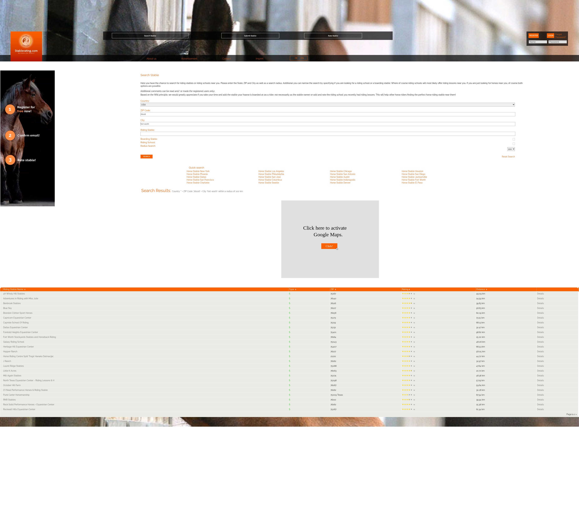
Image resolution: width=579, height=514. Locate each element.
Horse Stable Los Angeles (271, 171)
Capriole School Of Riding (16, 322)
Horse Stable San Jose (269, 177)
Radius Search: (148, 146)
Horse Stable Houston (412, 171)
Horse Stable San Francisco (200, 180)
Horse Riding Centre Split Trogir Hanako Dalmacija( (28, 356)
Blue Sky (7, 308)
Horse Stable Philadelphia (271, 174)
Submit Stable (250, 36)
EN (302, 58)
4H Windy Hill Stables (14, 293)
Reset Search (508, 156)
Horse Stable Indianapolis (342, 180)
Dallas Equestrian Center (15, 327)
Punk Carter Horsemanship (16, 395)
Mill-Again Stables (12, 375)
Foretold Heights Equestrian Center (20, 332)
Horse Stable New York (198, 171)
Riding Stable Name (13, 289)
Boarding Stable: (149, 139)
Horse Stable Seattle (268, 182)
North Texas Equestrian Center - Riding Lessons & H (28, 380)
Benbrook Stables (12, 303)
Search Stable (150, 36)
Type (292, 289)
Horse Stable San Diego (413, 174)
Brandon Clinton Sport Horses (17, 313)
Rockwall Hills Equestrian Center (19, 409)
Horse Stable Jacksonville (414, 177)
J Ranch (7, 361)
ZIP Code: (145, 110)
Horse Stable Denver (340, 182)
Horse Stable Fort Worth (414, 180)
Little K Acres (9, 371)
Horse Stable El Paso (412, 182)
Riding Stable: (148, 130)
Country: (145, 101)
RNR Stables (9, 399)
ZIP (333, 289)
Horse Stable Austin (340, 177)
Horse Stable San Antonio (342, 174)
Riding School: (148, 143)
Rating (405, 289)
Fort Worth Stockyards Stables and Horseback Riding (29, 337)
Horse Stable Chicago (341, 171)
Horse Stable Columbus (270, 180)
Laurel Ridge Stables (13, 366)
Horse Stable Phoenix (197, 174)
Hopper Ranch (10, 351)
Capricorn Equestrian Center (17, 318)
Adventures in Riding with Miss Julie (20, 298)
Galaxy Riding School (13, 342)
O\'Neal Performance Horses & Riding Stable (25, 390)
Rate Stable (333, 36)
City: (143, 120)
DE (296, 58)
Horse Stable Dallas (196, 177)
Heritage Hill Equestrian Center (18, 346)
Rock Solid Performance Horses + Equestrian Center (28, 404)
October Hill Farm (12, 385)
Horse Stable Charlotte (198, 182)
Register (533, 35)
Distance (481, 289)
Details (540, 293)
